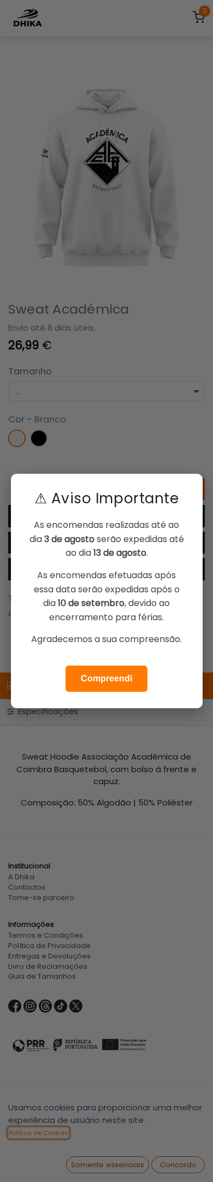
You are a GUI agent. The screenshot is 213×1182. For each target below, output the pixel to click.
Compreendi (106, 678)
